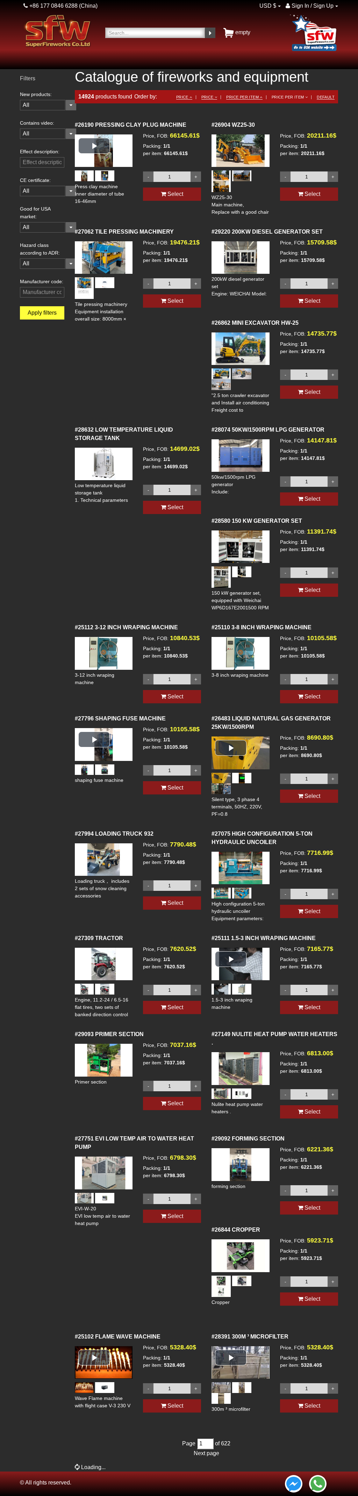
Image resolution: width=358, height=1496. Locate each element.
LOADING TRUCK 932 (114, 834)
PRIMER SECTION (109, 1034)
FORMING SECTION (248, 1139)
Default (326, 97)
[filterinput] (42, 162)
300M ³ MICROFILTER (250, 1337)
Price (182, 97)
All (26, 105)
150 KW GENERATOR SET (257, 521)
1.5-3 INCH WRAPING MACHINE (264, 938)
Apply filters (42, 313)
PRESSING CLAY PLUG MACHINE (130, 125)
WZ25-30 (233, 125)
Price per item (243, 97)
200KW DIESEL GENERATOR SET (267, 232)
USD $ (267, 6)
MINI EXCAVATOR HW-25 (255, 323)
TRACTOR (99, 938)
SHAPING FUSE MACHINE (120, 718)
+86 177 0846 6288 (53, 6)
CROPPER (236, 1230)
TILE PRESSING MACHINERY (124, 232)
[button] (94, 146)
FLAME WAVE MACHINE (117, 1337)
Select (174, 194)
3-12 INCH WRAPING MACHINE (126, 627)
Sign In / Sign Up (312, 6)
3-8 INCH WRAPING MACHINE (262, 627)
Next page (206, 1453)
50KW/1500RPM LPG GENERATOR (268, 430)
